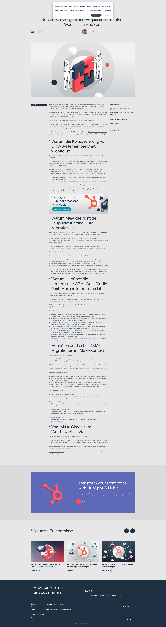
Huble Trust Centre (126, 606)
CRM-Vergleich (34, 619)
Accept (95, 15)
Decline (106, 15)
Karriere (33, 609)
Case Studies (34, 612)
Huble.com (34, 38)
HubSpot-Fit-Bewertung (51, 609)
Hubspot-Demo (49, 607)
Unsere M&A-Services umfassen (58, 372)
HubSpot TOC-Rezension (52, 612)
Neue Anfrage (90, 591)
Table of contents (39, 104)
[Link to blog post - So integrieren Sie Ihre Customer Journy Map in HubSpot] (118, 556)
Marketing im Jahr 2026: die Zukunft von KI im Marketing (121, 108)
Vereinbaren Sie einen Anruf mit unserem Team (103, 596)
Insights (40, 38)
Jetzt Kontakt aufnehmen (56, 452)
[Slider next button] (132, 530)
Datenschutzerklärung (65, 607)
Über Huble (33, 607)
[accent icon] (127, 620)
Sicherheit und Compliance (37, 614)
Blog (32, 617)
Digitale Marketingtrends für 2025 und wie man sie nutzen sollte (122, 113)
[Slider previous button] (126, 530)
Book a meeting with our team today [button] (93, 502)
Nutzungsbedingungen (65, 609)
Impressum (62, 612)
